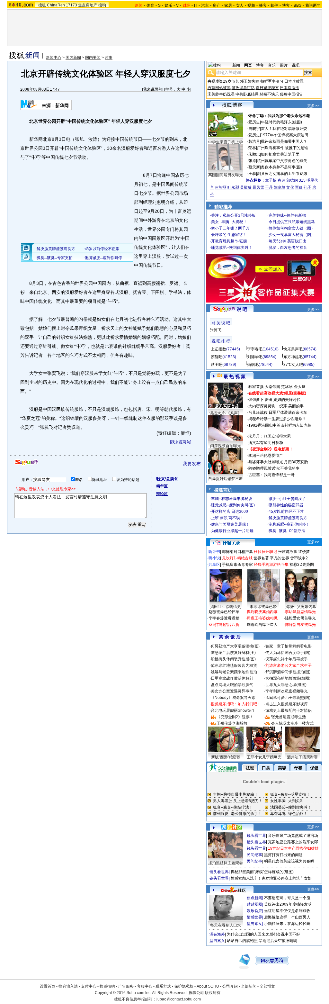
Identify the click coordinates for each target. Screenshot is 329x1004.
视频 (251, 5)
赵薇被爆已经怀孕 (224, 612)
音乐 (272, 65)
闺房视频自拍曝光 (225, 446)
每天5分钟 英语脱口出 (288, 241)
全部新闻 (248, 986)
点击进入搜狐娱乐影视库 (286, 704)
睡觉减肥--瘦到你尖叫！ (231, 247)
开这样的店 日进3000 (229, 511)
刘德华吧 (254, 357)
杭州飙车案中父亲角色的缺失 (282, 160)
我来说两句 (152, 89)
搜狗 (102, 5)
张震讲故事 (287, 551)
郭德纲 (292, 180)
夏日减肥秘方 (267, 88)
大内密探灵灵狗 (261, 406)
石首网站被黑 (219, 88)
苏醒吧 (216, 357)
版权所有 (212, 992)
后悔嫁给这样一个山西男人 (287, 917)
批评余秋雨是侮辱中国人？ (284, 141)
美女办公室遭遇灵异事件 (232, 691)
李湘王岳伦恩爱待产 (265, 455)
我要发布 (192, 463)
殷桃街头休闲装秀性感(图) (233, 659)
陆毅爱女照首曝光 (300, 618)
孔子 (307, 187)
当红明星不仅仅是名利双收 (287, 911)
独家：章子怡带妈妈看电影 (288, 646)
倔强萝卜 (256, 399)
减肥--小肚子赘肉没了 (287, 498)
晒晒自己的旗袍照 (242, 940)
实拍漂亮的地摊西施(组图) (287, 678)
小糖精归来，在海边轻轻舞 (287, 923)
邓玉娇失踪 (249, 81)
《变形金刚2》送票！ (235, 717)
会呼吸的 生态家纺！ (229, 234)
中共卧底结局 (247, 94)
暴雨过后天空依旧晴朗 (278, 940)
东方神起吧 (293, 357)
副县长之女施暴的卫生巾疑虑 (282, 173)
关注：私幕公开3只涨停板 (233, 215)
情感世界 (254, 917)
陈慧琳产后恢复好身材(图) (233, 652)
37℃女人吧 (293, 364)
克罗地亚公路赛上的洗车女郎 (293, 842)
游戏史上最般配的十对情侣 (288, 710)
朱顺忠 (254, 154)
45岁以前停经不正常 (286, 511)
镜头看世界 (256, 835)
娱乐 (168, 5)
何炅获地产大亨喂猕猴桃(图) (235, 646)
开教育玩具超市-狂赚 (229, 241)
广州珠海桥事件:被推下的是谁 (282, 148)
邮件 (274, 5)
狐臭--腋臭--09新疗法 (287, 531)
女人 (240, 5)
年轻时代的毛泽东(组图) (281, 122)
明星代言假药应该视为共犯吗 (289, 861)
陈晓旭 (279, 187)
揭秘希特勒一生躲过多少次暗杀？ (277, 419)
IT (195, 5)
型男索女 (254, 923)
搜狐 (42, 5)
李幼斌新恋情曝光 (300, 612)
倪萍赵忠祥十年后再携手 (286, 659)
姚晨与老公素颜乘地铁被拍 (234, 672)
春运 (281, 180)
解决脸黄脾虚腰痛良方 (288, 518)
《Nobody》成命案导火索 (233, 697)
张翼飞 (215, 330)
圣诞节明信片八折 (224, 624)
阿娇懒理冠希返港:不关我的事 (273, 468)
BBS (297, 5)
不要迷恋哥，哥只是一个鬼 (287, 898)
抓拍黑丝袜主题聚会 (225, 863)
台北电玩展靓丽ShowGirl (232, 710)
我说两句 (313, 5)
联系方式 (163, 986)
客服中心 (144, 986)
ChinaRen (56, 5)
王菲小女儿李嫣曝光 (264, 757)
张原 (252, 160)
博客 (286, 5)
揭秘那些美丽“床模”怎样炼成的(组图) (262, 872)
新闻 (236, 65)
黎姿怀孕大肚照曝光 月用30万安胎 (278, 462)
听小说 (214, 558)
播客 (263, 5)
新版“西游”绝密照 (226, 757)
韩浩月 (254, 141)
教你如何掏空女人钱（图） (292, 228)
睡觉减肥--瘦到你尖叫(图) (233, 505)
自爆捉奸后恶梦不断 (225, 478)
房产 (216, 5)
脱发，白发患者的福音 (288, 247)
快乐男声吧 (293, 349)
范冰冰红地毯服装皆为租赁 (234, 665)
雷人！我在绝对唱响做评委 (284, 128)
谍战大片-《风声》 (225, 413)
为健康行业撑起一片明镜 (232, 531)
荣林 (252, 148)
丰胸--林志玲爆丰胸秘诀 (231, 498)
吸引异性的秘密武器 (286, 505)
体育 (150, 5)
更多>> (313, 106)
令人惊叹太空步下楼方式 (292, 723)
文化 (290, 187)
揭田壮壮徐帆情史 (225, 606)
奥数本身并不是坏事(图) (281, 167)
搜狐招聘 (107, 986)
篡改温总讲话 (243, 88)
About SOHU (208, 986)
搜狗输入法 (68, 986)
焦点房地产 (87, 5)
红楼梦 (304, 551)
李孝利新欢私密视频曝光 (286, 691)
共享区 (214, 564)
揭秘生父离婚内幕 (300, 606)
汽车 (205, 5)
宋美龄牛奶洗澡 (221, 94)
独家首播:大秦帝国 (264, 386)
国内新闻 (73, 57)
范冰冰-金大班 (293, 386)
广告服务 (126, 986)
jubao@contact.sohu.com (178, 999)
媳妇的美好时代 (286, 399)
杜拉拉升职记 (265, 551)
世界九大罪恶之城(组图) (286, 685)
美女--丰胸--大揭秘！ (229, 222)
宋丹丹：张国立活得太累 (269, 436)
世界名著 (261, 558)
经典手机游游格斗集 (271, 564)
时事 (108, 57)
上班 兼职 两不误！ (227, 518)
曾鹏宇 (254, 128)
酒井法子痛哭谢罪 (302, 757)
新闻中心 (53, 57)
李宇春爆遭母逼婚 (224, 618)
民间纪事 (254, 855)
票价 (299, 187)
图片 (284, 65)
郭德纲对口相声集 (237, 551)
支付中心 (88, 986)
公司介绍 (230, 986)
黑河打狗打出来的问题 (283, 855)
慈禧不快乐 (269, 94)
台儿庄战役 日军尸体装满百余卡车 (277, 412)
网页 (248, 65)
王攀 (252, 173)
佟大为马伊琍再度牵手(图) (287, 652)
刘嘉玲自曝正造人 (262, 624)
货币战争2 (299, 558)
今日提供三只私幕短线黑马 (292, 222)
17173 (71, 5)
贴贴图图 (254, 904)
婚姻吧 (253, 364)
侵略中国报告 (291, 94)
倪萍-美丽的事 (291, 406)
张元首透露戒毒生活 (288, 717)
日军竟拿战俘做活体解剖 (232, 678)
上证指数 (218, 349)
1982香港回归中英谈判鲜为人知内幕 (279, 425)
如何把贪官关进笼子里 (280, 154)
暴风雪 (258, 187)
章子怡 (271, 180)
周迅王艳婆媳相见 (262, 618)
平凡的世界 (279, 558)
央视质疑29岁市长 (223, 81)
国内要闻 (93, 57)
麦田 (268, 399)
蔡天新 (254, 167)
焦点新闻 (254, 898)
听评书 (214, 551)
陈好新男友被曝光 (300, 624)
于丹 (269, 187)
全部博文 (267, 986)
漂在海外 (217, 934)
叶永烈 (233, 187)
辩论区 (162, 494)
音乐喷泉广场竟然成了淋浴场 (293, 835)
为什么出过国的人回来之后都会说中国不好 (263, 934)
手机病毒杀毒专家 (237, 564)
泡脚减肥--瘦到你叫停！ (289, 524)
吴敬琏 (246, 187)
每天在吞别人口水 (225, 925)
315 (302, 180)
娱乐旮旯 (254, 911)
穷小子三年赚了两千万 (230, 228)
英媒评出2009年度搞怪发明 (288, 904)
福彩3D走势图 (301, 564)
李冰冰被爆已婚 (263, 606)
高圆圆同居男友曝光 (225, 175)
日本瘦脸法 (289, 88)
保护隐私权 (183, 986)
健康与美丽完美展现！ (230, 524)
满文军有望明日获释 (265, 442)
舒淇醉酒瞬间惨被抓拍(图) (287, 672)
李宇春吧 (254, 349)
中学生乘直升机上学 (225, 142)
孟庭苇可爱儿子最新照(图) (287, 697)
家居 (228, 5)
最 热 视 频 (234, 376)
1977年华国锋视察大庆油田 (284, 135)
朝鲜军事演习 (271, 81)
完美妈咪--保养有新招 (287, 215)
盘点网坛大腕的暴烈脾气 (232, 685)
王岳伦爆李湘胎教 (232, 723)
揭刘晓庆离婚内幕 (262, 612)
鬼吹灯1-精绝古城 (237, 558)
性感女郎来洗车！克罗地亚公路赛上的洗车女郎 (271, 878)
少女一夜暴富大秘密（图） (292, 234)
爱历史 (254, 122)
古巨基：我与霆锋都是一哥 (271, 475)
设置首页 (47, 986)
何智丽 (221, 187)
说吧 (295, 65)
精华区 (162, 486)
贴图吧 (216, 364)
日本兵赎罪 (294, 81)
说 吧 (242, 309)
